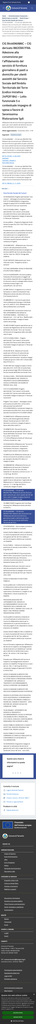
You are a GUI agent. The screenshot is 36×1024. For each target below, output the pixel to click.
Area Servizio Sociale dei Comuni (12, 20)
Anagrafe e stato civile (11, 880)
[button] (18, 1021)
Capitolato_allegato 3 (9, 160)
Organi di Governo (10, 854)
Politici (6, 865)
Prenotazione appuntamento (13, 970)
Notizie (6, 919)
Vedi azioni (5, 189)
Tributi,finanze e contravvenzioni (14, 904)
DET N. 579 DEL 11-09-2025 (11, 156)
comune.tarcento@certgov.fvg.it (14, 959)
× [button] (34, 994)
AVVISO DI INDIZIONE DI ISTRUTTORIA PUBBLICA (15, 580)
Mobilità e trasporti (10, 889)
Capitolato (5, 158)
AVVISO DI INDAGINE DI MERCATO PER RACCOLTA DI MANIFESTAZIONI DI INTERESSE (17, 690)
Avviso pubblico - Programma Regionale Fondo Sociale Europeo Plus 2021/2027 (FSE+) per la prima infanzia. (17, 224)
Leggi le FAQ (8, 976)
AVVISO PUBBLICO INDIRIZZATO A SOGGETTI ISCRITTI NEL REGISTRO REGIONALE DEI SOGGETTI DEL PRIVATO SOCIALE (17, 727)
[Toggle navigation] (4, 8)
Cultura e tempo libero (11, 883)
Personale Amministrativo (12, 868)
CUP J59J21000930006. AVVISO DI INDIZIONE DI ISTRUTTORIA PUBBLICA (17, 269)
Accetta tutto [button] (18, 1013)
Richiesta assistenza (10, 979)
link (12, 1009)
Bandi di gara (24, 18)
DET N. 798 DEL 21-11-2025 (11, 183)
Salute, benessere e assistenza (13, 907)
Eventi (6, 936)
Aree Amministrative (10, 857)
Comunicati (7, 922)
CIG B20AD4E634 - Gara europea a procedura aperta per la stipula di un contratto (17, 527)
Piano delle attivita (8, 163)
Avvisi (6, 925)
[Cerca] (32, 8)
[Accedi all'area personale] (29, 2)
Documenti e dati (9, 871)
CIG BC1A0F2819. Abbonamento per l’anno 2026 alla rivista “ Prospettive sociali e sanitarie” (16, 262)
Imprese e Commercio (11, 886)
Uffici (5, 860)
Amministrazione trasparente (13, 988)
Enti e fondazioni (9, 862)
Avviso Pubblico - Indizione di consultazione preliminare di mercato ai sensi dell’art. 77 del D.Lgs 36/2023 (17, 547)
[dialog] (18, 1008)
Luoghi (6, 933)
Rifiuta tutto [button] (18, 1017)
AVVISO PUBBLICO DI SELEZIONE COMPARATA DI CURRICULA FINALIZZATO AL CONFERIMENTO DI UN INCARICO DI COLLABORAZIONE (17, 736)
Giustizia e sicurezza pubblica (13, 901)
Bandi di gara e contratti (10, 18)
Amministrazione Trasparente (18, 16)
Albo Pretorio (8, 991)
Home (4, 16)
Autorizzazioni (8, 910)
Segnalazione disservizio (11, 973)
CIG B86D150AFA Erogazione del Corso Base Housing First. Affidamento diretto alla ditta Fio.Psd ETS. (17, 505)
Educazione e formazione (12, 898)
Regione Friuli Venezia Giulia (12, 2)
